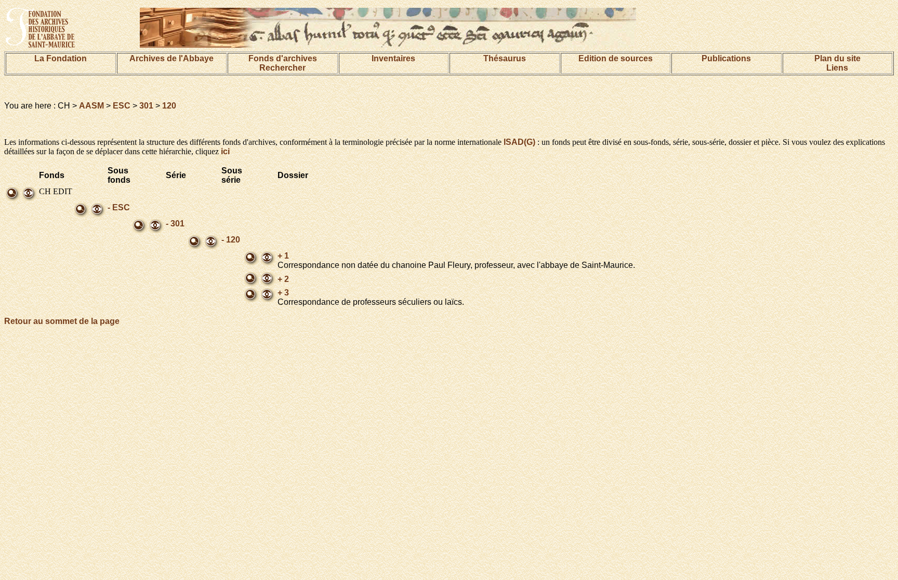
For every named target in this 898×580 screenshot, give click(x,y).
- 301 (175, 223)
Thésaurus (504, 58)
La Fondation (60, 58)
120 (169, 105)
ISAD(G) (519, 142)
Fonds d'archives (282, 58)
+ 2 (283, 279)
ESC (121, 105)
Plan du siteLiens (837, 63)
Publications (726, 58)
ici (225, 151)
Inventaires (393, 58)
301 (146, 105)
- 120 (230, 239)
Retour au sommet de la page (62, 321)
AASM (91, 105)
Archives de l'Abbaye (171, 58)
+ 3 (283, 292)
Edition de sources (615, 58)
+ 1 (283, 255)
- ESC (119, 207)
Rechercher (282, 67)
